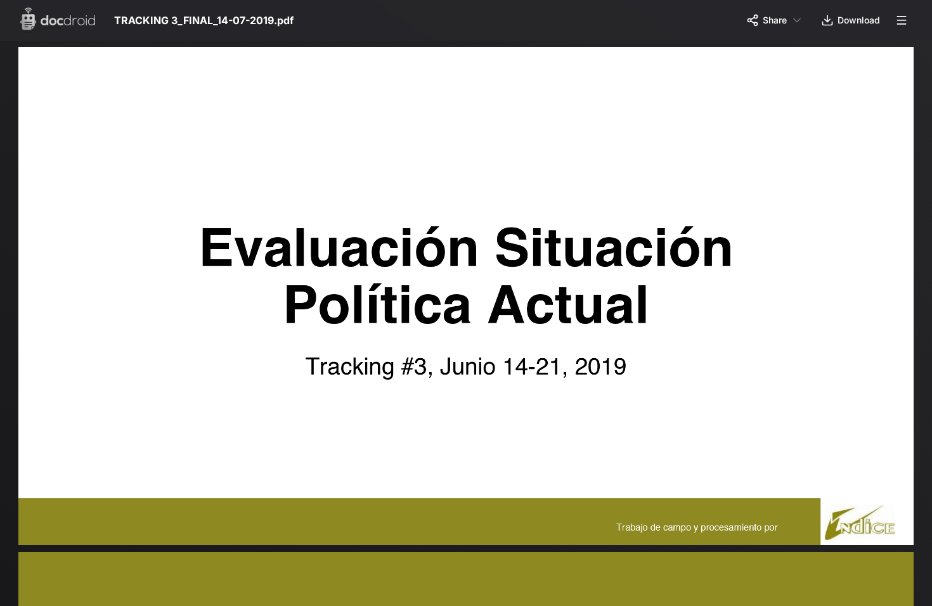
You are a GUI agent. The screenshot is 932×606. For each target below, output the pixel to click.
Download (859, 20)
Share (775, 20)
